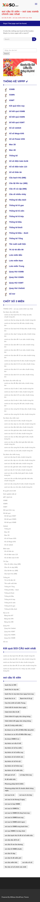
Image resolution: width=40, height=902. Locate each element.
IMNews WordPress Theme (19, 897)
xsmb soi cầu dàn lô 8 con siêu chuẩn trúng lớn (19, 396)
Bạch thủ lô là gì (26, 698)
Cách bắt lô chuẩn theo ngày (15, 707)
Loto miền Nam (16, 261)
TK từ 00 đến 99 (16, 250)
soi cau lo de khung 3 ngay (15, 799)
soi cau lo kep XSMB (12, 804)
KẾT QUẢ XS (7, 497)
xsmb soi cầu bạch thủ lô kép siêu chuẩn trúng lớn (20, 330)
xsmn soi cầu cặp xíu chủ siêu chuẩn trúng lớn (20, 424)
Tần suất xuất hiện (17, 244)
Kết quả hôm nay (17, 106)
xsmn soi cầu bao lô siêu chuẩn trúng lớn (18, 421)
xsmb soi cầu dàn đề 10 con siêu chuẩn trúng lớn (19, 356)
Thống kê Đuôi (15, 227)
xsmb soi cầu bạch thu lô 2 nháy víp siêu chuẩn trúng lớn (18, 316)
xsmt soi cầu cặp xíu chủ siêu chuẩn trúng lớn (19, 460)
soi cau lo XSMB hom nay (14, 817)
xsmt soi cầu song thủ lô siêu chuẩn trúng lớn (19, 484)
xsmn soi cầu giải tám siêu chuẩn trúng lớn (18, 430)
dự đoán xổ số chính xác (14, 757)
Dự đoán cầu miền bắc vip (12, 380)
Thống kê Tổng (16, 238)
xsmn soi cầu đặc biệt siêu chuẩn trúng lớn (18, 427)
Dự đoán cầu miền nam (11, 418)
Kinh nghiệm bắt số (9, 494)
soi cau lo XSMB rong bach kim (16, 826)
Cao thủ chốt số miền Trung (15, 703)
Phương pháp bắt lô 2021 (14, 784)
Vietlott (5, 526)
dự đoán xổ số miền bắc (14, 770)
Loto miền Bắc (15, 255)
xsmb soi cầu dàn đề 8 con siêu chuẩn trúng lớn (19, 351)
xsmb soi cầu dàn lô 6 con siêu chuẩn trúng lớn (19, 376)
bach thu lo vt (10, 698)
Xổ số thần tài (15, 172)
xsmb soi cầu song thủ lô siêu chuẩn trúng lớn (19, 414)
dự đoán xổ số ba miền (13, 748)
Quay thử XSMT (16, 283)
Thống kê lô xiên (16, 211)
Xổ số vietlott (15, 128)
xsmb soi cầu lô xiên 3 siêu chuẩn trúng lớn (18, 392)
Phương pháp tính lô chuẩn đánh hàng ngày (19, 789)
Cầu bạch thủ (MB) (17, 178)
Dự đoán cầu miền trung (11, 454)
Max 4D (12, 150)
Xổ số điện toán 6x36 (18, 161)
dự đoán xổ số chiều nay (14, 752)
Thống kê (13, 156)
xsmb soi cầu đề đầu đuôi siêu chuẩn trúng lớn (18, 384)
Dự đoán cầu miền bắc (11, 312)
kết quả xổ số (10, 775)
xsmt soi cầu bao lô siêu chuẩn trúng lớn (18, 457)
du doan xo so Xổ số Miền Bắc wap (18, 734)
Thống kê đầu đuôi (17, 200)
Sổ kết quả (6, 513)
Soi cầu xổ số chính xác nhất (15, 867)
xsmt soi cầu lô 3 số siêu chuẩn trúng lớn (18, 470)
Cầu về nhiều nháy (17, 194)
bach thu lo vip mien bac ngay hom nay (19, 694)
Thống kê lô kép (16, 216)
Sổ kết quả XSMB (17, 111)
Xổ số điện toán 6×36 (11, 558)
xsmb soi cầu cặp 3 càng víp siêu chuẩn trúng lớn (19, 335)
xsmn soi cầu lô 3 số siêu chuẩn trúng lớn (18, 433)
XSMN (12, 95)
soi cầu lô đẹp (10, 853)
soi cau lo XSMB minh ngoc (15, 822)
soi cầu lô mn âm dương (14, 844)
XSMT (11, 100)
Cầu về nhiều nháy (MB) (12, 564)
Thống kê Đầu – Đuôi (18, 233)
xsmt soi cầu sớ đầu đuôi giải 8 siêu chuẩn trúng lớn (18, 474)
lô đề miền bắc (10, 779)
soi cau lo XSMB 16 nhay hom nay (17, 813)
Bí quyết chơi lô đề (9, 491)
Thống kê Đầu (15, 222)
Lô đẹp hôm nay (26, 775)
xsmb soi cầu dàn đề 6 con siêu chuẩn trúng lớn (19, 346)
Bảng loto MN (8, 619)
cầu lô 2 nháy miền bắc (13, 725)
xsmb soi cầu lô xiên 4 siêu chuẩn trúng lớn (18, 400)
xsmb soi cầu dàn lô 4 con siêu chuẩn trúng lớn (19, 370)
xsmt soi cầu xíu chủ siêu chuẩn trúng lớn (18, 487)
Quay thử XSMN (16, 277)
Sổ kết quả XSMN (17, 117)
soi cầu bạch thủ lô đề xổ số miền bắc (19, 835)
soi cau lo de (9, 795)
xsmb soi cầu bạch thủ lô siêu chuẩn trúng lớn (19, 361)
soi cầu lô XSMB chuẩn (13, 849)
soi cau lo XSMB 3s (12, 808)
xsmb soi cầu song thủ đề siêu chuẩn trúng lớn (18, 405)
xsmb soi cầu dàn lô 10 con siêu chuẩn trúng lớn (19, 365)
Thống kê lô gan (16, 205)
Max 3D (12, 144)
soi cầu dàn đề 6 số (12, 840)
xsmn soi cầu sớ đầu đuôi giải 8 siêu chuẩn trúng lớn (18, 438)
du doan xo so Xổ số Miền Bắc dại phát (19, 730)
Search (6, 53)
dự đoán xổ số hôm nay (13, 766)
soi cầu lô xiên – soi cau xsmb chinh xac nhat (20, 12)
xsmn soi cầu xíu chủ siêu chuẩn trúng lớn (18, 450)
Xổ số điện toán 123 (18, 167)
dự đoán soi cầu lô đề (13, 743)
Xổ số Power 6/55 (17, 139)
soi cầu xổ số (27, 862)
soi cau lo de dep (25, 795)
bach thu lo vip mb (12, 689)
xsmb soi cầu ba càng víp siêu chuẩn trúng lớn (20, 320)
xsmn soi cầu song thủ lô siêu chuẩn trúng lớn (19, 447)
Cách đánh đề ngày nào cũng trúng (18, 721)
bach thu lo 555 (10, 685)
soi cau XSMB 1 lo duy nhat (15, 831)
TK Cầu (5, 561)
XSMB (12, 89)
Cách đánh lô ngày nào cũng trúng (17, 716)
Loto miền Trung (16, 266)
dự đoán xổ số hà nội (13, 761)
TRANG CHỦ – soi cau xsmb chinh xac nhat (18, 309)
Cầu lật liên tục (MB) (18, 183)
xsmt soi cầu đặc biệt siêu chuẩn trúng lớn (18, 463)
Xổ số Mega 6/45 (16, 133)
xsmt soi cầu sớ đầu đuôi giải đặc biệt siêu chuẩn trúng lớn (18, 479)
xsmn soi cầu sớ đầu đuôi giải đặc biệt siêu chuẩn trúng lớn (18, 443)
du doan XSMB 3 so (12, 739)
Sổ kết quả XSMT (17, 122)
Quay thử (6, 625)
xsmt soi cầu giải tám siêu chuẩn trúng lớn (18, 467)
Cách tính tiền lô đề (12, 712)
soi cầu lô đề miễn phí (13, 858)
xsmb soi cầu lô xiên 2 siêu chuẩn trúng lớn (18, 388)
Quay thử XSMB (16, 272)
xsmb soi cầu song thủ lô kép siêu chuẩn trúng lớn (20, 410)
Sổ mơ (12, 294)
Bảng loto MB (8, 622)
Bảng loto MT (8, 615)
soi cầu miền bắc (11, 862)
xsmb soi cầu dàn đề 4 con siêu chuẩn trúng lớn (19, 340)
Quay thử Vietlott (17, 288)
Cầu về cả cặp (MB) (18, 189)
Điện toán (6, 548)
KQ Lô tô (6, 613)
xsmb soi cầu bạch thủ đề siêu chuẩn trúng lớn (18, 324)
